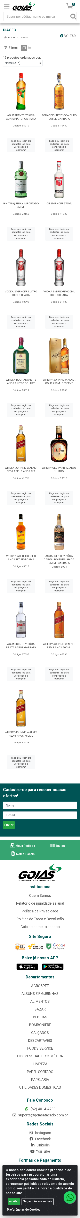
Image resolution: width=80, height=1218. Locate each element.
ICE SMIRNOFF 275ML (59, 203)
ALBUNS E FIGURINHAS (40, 994)
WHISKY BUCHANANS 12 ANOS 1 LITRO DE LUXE (21, 381)
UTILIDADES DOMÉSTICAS (40, 1087)
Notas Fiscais (25, 854)
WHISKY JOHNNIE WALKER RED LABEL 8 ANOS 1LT (21, 469)
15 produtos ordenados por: (22, 57)
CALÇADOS (40, 1033)
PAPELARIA (40, 1080)
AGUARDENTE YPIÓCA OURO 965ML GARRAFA (59, 117)
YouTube (42, 1151)
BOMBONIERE (40, 1025)
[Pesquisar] (73, 16)
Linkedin (43, 1145)
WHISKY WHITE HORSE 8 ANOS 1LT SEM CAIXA (21, 557)
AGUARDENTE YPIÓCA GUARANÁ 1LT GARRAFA (21, 117)
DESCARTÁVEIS (40, 1040)
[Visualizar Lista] (29, 48)
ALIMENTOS (40, 1001)
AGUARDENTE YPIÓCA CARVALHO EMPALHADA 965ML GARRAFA (59, 559)
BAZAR (40, 1009)
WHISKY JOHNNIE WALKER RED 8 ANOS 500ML (59, 645)
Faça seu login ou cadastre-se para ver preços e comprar (21, 145)
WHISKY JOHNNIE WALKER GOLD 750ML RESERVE (59, 381)
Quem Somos (40, 896)
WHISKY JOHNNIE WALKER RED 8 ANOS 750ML (21, 733)
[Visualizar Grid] (24, 48)
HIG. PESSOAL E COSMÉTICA (40, 1056)
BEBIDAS (40, 1017)
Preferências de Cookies (23, 1209)
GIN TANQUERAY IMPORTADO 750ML (21, 205)
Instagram (42, 1133)
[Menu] (6, 6)
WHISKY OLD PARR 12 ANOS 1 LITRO (59, 469)
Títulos (60, 845)
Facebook (42, 1139)
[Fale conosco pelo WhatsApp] (70, 1197)
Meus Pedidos (25, 845)
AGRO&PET (40, 986)
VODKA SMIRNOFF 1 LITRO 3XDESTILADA (21, 293)
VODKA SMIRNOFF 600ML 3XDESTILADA (59, 293)
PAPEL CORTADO (40, 1072)
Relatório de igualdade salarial (40, 903)
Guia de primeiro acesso (40, 927)
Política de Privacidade (40, 911)
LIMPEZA (40, 1064)
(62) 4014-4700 (43, 1109)
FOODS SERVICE (40, 1048)
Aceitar (14, 1201)
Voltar (69, 36)
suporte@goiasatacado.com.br (42, 1115)
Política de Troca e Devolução (40, 919)
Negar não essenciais (37, 1201)
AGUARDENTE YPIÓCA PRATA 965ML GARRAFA (21, 645)
